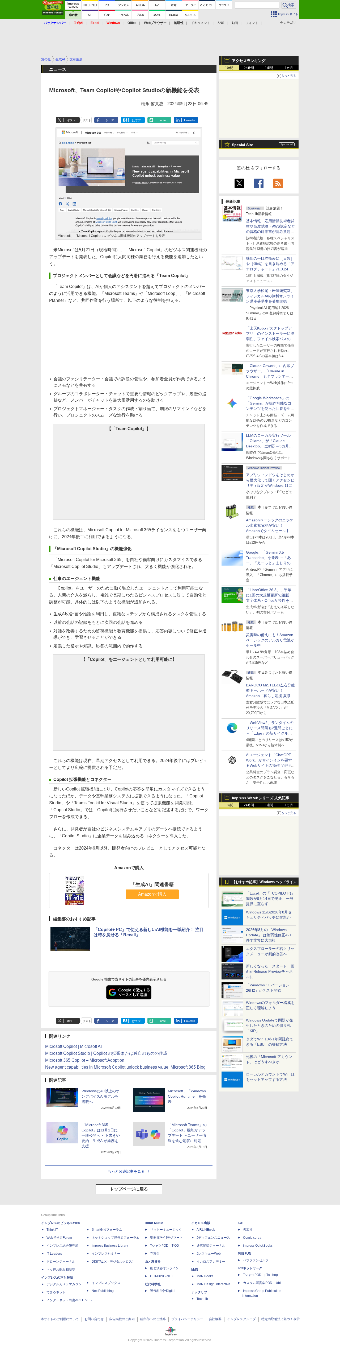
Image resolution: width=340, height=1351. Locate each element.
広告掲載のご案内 (122, 1319)
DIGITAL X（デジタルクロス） (113, 1261)
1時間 (229, 68)
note (163, 120)
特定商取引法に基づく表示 (280, 1319)
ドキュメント (200, 23)
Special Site (242, 145)
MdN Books (205, 1276)
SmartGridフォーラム (107, 1229)
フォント (251, 23)
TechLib (202, 1299)
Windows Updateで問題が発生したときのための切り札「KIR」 (269, 1025)
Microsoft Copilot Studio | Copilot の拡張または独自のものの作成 (106, 1053)
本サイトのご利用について (60, 1319)
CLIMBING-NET (161, 1276)
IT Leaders (54, 1253)
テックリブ (199, 1292)
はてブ (136, 120)
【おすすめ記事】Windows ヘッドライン (264, 882)
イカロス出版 (200, 1223)
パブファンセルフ (256, 1260)
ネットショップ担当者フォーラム (115, 1237)
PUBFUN (244, 1253)
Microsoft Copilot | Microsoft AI (73, 1046)
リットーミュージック (166, 1229)
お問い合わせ (94, 1319)
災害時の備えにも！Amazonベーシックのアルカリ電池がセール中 (270, 640)
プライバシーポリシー (187, 1319)
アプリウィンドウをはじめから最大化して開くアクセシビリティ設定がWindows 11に (270, 480)
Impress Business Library (110, 1245)
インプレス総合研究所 (62, 1245)
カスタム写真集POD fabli (262, 1283)
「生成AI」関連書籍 (152, 884)
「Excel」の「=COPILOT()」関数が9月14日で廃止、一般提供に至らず (270, 898)
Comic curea (252, 1237)
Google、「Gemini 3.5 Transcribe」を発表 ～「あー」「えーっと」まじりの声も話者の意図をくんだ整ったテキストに (270, 563)
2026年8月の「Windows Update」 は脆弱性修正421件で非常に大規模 (269, 935)
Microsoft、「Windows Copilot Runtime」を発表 (187, 1096)
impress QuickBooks (258, 1245)
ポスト (71, 120)
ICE (240, 1223)
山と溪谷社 (153, 1261)
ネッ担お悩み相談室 (60, 1269)
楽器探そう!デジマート (166, 1237)
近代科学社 (153, 1284)
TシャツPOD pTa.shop (260, 1275)
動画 (235, 23)
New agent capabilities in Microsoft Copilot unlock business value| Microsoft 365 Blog (125, 1067)
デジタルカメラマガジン (64, 1284)
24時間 (249, 68)
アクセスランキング (248, 61)
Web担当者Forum (59, 1237)
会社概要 (215, 1319)
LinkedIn (189, 120)
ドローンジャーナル (60, 1261)
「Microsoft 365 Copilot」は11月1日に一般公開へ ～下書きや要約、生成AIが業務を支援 (101, 1135)
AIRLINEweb (206, 1229)
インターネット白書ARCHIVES (69, 1300)
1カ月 (289, 68)
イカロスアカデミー (211, 1261)
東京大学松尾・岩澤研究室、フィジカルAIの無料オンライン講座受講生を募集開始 (270, 296)
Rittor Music (154, 1223)
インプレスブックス (106, 1283)
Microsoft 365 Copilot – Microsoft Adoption (84, 1060)
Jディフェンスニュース (213, 1237)
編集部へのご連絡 (153, 1319)
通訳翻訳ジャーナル (211, 1245)
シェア (109, 120)
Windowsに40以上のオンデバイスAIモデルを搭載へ (101, 1096)
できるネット (56, 1292)
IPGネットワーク (250, 1268)
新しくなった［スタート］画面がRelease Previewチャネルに (270, 971)
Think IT (52, 1229)
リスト (86, 120)
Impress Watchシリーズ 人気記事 (260, 798)
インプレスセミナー (106, 1253)
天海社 (248, 1229)
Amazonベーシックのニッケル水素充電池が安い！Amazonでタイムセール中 (269, 525)
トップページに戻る (129, 1189)
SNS (221, 23)
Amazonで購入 (152, 894)
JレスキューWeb (209, 1253)
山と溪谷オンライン (164, 1268)
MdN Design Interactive (213, 1284)
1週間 (269, 68)
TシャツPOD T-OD (164, 1245)
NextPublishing (103, 1291)
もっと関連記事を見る (126, 1171)
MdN (194, 1269)
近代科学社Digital (162, 1291)
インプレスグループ (241, 1319)
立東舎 (155, 1253)
